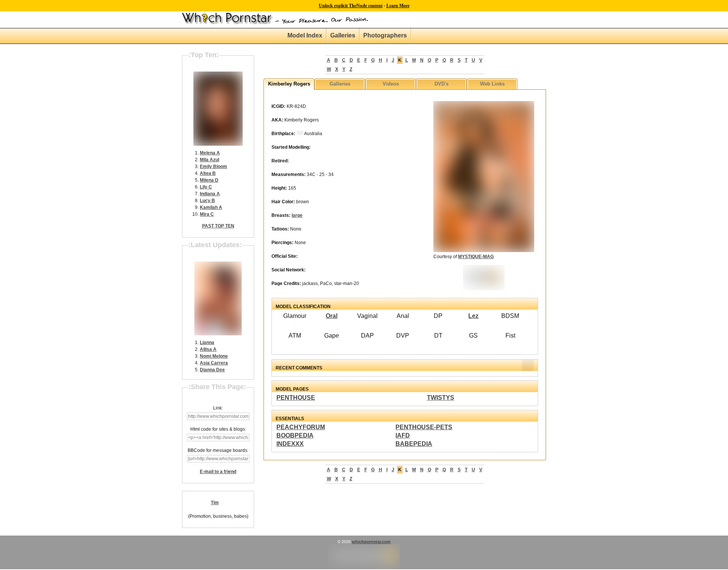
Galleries (342, 35)
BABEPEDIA (413, 444)
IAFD (402, 435)
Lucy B (207, 200)
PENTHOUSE (295, 397)
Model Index (304, 35)
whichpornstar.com (371, 541)
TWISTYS (440, 397)
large (297, 215)
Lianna (207, 342)
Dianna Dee (212, 369)
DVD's (442, 84)
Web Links (492, 84)
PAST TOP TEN (218, 226)
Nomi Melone (214, 356)
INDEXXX (290, 444)
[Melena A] (218, 144)
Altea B (208, 173)
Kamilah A (211, 207)
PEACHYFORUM (300, 427)
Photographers (385, 35)
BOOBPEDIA (295, 435)
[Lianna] (218, 333)
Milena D (209, 180)
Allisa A (208, 349)
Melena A (210, 153)
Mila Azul (209, 159)
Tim (215, 502)
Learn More (398, 5)
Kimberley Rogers (289, 84)
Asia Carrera (214, 363)
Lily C (206, 187)
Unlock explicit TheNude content (351, 5)
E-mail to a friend (218, 471)
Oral (331, 316)
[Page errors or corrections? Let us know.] (364, 567)
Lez (473, 316)
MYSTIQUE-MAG (476, 256)
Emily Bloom (213, 166)
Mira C (207, 214)
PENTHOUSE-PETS (423, 427)
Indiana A (210, 193)
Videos (391, 84)
